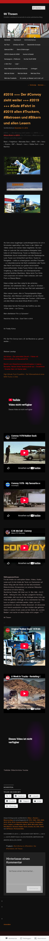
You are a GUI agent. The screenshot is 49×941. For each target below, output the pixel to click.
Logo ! (17, 64)
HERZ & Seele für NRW (12, 54)
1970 (30, 820)
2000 (42, 820)
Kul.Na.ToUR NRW (30, 59)
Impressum (17, 40)
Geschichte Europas (33, 45)
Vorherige (32, 85)
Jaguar (10, 824)
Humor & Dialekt (28, 54)
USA (37, 826)
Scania (30, 826)
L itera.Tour (8, 64)
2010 (5, 822)
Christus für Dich (18, 45)
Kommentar (33, 888)
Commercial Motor (22, 822)
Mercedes (35, 824)
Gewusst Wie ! (8, 49)
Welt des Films (35, 73)
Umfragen (34, 68)
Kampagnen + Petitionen (12, 59)
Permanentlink (19, 829)
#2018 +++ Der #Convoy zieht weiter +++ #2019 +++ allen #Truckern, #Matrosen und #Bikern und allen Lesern (23, 135)
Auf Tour (7, 45)
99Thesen (9, 829)
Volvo (42, 826)
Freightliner (39, 822)
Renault (15, 826)
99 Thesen (11, 14)
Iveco (5, 824)
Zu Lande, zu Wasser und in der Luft (31, 78)
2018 (9, 822)
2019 (13, 822)
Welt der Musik (22, 73)
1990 (38, 820)
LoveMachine (18, 824)
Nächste (41, 85)
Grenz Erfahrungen (23, 49)
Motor (41, 824)
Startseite (7, 40)
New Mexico (8, 826)
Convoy (31, 822)
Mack (25, 824)
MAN (29, 824)
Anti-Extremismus (30, 40)
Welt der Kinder (9, 73)
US (35, 826)
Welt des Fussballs (10, 78)
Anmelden (7, 924)
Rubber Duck (23, 826)
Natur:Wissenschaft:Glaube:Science (15, 68)
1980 (34, 820)
